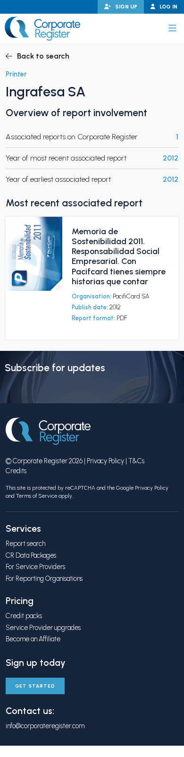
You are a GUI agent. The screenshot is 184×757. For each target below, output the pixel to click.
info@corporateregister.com (45, 726)
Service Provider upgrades (43, 627)
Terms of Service (36, 496)
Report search (25, 543)
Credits (16, 471)
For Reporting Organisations (44, 578)
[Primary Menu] (172, 28)
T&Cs (136, 461)
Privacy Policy (105, 461)
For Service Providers (35, 566)
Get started (35, 686)
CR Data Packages (31, 555)
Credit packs (24, 616)
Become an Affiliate (33, 639)
